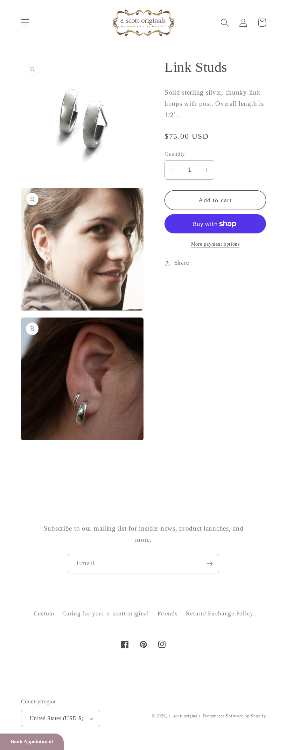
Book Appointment (31, 741)
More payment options (215, 244)
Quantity (174, 154)
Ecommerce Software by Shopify (234, 716)
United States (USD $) (56, 718)
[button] (25, 22)
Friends (168, 613)
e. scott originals (185, 716)
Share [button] (181, 262)
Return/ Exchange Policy (219, 613)
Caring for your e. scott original (105, 613)
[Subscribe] (209, 563)
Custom (44, 613)
